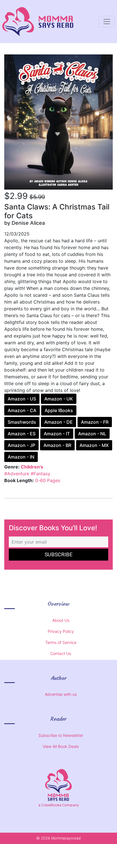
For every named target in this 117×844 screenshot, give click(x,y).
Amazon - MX (94, 445)
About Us (60, 620)
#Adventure (16, 473)
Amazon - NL (92, 433)
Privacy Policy (61, 631)
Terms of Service (60, 642)
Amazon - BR (57, 445)
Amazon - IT (57, 433)
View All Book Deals (61, 746)
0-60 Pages (47, 480)
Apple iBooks (59, 410)
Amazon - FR (94, 422)
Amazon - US (22, 399)
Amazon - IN (21, 457)
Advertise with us (61, 694)
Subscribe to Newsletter (60, 735)
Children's (32, 467)
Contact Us (60, 653)
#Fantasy (40, 473)
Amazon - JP (21, 445)
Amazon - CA (22, 410)
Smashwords (22, 422)
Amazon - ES (21, 433)
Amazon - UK (58, 399)
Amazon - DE (58, 422)
